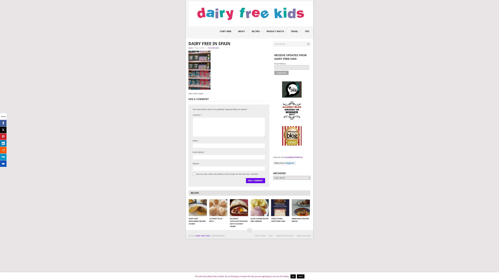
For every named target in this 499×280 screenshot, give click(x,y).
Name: (196, 140)
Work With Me (303, 236)
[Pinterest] (3, 136)
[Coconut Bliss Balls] (218, 207)
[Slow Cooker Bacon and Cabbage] (260, 207)
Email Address (280, 64)
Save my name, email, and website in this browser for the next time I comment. (227, 174)
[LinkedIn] (3, 143)
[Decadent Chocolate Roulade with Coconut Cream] (239, 207)
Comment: (197, 115)
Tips (307, 31)
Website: (196, 164)
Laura (190, 48)
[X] (3, 130)
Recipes (256, 31)
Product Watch (275, 31)
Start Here (225, 31)
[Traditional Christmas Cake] (280, 207)
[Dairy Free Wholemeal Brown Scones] (198, 207)
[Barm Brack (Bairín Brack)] (301, 207)
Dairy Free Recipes (285, 236)
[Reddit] (3, 150)
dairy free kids (202, 236)
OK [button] (293, 276)
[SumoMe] (3, 163)
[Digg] (3, 157)
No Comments (213, 48)
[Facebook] (3, 123)
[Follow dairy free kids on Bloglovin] (284, 164)
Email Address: (199, 152)
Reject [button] (300, 276)
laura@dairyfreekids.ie (294, 157)
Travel (294, 31)
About (241, 31)
